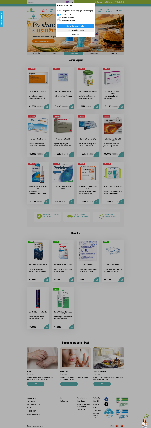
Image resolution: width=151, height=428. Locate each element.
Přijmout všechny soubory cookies (76, 26)
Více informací (75, 34)
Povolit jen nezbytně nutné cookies (75, 30)
